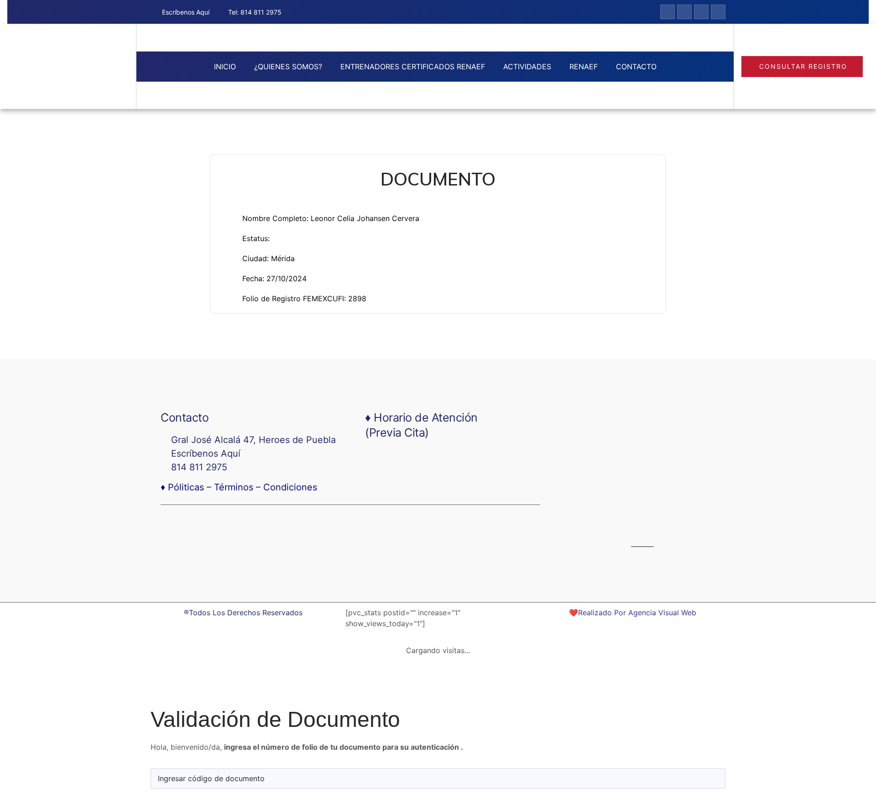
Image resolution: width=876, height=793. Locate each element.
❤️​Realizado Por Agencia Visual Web (632, 612)
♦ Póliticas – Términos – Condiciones (239, 487)
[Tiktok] (701, 12)
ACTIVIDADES (527, 66)
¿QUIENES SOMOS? (288, 66)
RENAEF (583, 66)
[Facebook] (609, 520)
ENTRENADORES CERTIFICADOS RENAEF (412, 66)
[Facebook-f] (667, 12)
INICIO (225, 66)
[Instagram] (684, 12)
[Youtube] (718, 12)
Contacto (636, 66)
